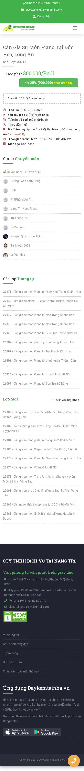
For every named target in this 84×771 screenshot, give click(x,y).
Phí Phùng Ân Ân (21, 199)
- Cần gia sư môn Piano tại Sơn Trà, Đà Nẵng (35, 383)
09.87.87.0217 (52, 3)
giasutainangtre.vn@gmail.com (43, 9)
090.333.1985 (34, 3)
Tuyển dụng (10, 653)
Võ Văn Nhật (32, 171)
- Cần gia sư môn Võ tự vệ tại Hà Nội (30, 467)
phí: (48, 83)
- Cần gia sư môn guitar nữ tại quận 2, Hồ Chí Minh (39, 440)
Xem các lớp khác (67, 400)
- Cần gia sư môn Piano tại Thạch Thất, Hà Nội (36, 374)
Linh (13, 190)
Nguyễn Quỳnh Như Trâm (26, 236)
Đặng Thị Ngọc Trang (23, 208)
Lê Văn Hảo (17, 254)
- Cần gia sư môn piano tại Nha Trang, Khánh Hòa (38, 342)
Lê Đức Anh (17, 227)
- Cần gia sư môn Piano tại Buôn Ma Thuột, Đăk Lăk (40, 333)
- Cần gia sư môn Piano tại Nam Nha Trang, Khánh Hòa (42, 291)
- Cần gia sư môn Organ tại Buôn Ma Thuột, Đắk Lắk (40, 449)
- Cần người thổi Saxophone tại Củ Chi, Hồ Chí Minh (39, 504)
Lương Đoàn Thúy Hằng (25, 181)
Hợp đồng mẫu (12, 662)
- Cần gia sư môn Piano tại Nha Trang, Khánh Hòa (38, 315)
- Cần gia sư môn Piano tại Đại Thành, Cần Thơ (37, 351)
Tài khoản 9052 (20, 245)
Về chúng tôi (11, 635)
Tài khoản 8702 (20, 217)
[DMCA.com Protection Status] (15, 616)
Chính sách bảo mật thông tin (22, 671)
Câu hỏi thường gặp (15, 644)
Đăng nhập (44, 16)
